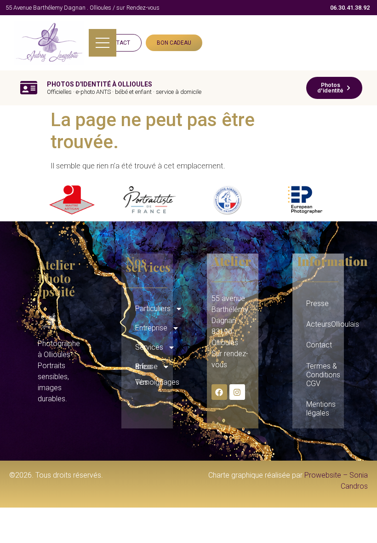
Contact (319, 345)
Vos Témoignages (151, 382)
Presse (317, 303)
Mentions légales (321, 408)
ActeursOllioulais (322, 324)
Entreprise (151, 327)
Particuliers (151, 308)
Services (149, 347)
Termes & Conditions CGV (322, 375)
